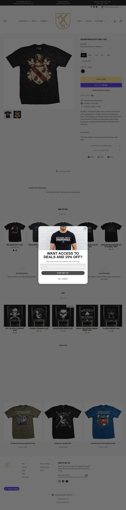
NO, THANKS (63, 279)
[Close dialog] (85, 228)
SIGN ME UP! (63, 273)
